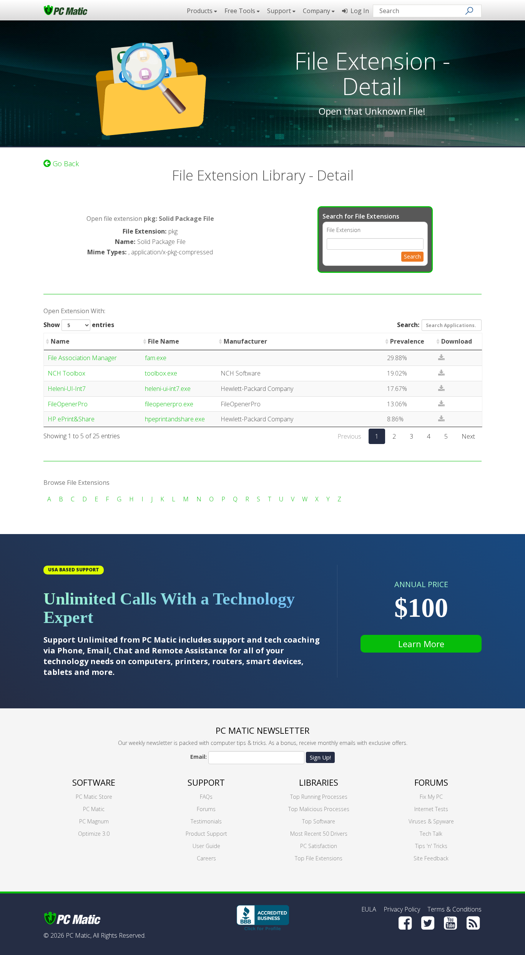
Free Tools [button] (240, 11)
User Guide (206, 846)
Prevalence (407, 341)
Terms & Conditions (454, 909)
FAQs (206, 796)
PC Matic (94, 809)
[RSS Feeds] (473, 923)
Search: (408, 325)
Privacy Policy (402, 909)
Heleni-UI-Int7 (67, 388)
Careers (206, 858)
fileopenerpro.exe (169, 404)
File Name (163, 341)
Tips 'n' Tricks (431, 846)
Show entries (78, 325)
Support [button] (279, 11)
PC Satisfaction (318, 846)
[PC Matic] (65, 9)
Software (93, 782)
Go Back (65, 163)
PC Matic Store (94, 796)
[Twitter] (427, 923)
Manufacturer (245, 341)
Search (412, 256)
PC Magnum (94, 821)
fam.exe (155, 358)
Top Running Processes (318, 796)
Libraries (318, 782)
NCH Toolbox (66, 373)
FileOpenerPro (68, 404)
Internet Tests (431, 809)
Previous (349, 436)
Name (60, 341)
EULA (368, 909)
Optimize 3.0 (94, 833)
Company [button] (317, 11)
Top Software (318, 821)
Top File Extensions (318, 858)
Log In (358, 11)
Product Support (206, 833)
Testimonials (206, 821)
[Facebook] (405, 923)
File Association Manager (82, 358)
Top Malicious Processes (318, 809)
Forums (206, 809)
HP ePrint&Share (71, 419)
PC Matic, (78, 935)
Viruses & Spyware (431, 821)
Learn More (421, 643)
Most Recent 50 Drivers (318, 833)
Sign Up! (320, 757)
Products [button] (200, 11)
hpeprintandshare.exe (175, 419)
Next (468, 436)
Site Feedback (431, 858)
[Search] (469, 11)
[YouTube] (450, 923)
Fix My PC (431, 796)
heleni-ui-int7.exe (168, 388)
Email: (198, 756)
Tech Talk (431, 833)
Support (206, 782)
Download (456, 341)
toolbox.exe (161, 373)
